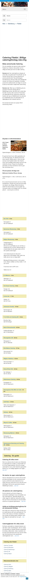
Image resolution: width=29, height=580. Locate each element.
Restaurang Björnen (9, 433)
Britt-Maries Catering (9, 348)
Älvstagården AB (8, 338)
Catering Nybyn (8, 553)
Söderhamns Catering (10, 379)
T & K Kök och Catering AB (11, 317)
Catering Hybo (7, 570)
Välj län (8, 16)
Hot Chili (6, 218)
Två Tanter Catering (9, 286)
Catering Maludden (9, 547)
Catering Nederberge (9, 549)
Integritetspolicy (23, 576)
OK (27, 578)
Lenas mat (6, 296)
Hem (3, 24)
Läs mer (4, 470)
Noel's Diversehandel (9, 327)
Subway (6, 412)
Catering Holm (7, 564)
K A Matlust (7, 275)
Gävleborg (11, 24)
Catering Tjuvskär (8, 545)
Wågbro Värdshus (8, 358)
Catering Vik (7, 551)
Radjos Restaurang (9, 239)
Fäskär (19, 24)
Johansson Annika (9, 306)
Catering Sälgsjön (8, 566)
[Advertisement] (14, 39)
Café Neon (6, 401)
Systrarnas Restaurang (10, 229)
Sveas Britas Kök (8, 369)
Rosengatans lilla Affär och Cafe (12, 390)
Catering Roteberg (8, 568)
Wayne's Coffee (8, 422)
